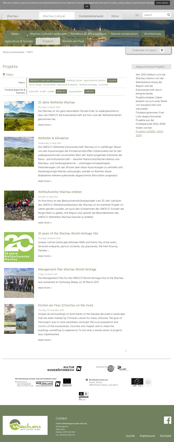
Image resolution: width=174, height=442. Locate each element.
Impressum (147, 436)
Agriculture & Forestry (95, 81)
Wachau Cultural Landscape (48, 34)
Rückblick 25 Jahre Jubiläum (89, 34)
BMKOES (61, 92)
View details (162, 3)
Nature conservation (124, 34)
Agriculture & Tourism (19, 41)
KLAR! (43, 92)
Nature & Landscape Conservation (47, 81)
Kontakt (165, 436)
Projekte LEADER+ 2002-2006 (150, 134)
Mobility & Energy (88, 85)
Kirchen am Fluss (73, 41)
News (15, 34)
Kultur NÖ (33, 92)
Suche (130, 436)
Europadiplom (76, 92)
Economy (103, 85)
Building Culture (74, 81)
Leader (50, 92)
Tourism (112, 81)
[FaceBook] (167, 420)
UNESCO (89, 92)
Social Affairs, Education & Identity (60, 85)
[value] (168, 15)
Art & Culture (35, 85)
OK (87, 7)
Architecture (152, 34)
